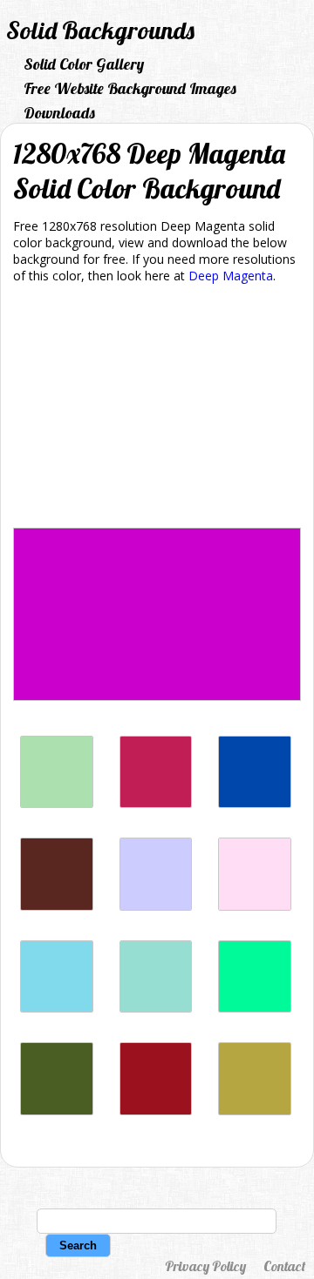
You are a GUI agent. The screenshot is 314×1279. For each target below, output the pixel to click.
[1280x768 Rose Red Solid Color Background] (156, 803)
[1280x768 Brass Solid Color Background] (254, 1110)
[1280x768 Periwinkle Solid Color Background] (156, 906)
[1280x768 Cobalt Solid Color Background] (254, 803)
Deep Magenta (230, 275)
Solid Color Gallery (84, 64)
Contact (284, 1266)
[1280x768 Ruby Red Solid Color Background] (156, 1110)
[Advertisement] (157, 409)
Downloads (59, 113)
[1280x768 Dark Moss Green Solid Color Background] (56, 1110)
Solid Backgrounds (100, 30)
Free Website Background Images (130, 88)
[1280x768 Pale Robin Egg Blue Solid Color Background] (156, 1008)
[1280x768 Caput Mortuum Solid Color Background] (56, 906)
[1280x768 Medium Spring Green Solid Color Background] (254, 1008)
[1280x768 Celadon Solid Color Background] (56, 803)
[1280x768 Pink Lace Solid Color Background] (254, 906)
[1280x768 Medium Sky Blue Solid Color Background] (56, 1008)
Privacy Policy (205, 1266)
